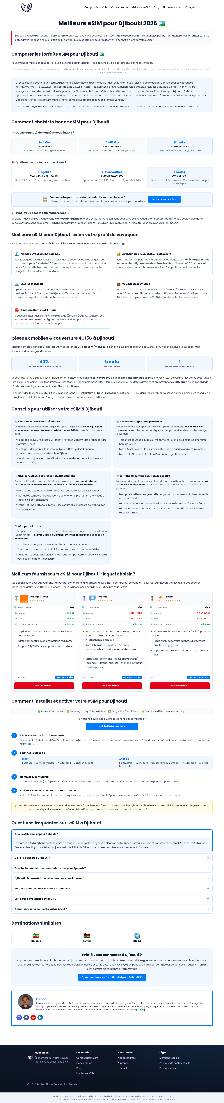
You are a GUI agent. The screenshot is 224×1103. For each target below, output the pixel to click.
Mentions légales (169, 1057)
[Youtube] (33, 1017)
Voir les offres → (44, 685)
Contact (122, 1068)
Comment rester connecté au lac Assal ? (41, 909)
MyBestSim (42, 1052)
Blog (156, 7)
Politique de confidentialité (174, 1063)
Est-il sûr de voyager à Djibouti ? (35, 899)
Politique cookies (169, 1068)
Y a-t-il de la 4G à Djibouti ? (32, 858)
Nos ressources (172, 7)
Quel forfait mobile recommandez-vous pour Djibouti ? (50, 868)
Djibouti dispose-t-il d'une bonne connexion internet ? (50, 878)
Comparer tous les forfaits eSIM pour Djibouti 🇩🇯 (112, 977)
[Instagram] (19, 1017)
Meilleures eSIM (141, 7)
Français (190, 7)
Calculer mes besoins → (164, 199)
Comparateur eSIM (95, 7)
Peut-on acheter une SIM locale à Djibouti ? (42, 888)
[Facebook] (26, 1017)
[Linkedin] (40, 1017)
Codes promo (119, 7)
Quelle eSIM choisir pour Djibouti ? (36, 834)
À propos (123, 1063)
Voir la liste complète (112, 726)
